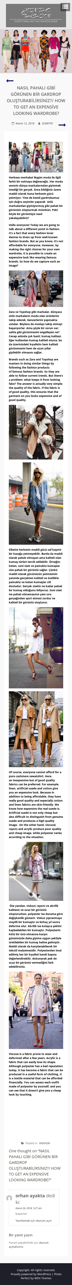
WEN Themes (42, 1278)
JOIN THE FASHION (36, 13)
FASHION (44, 1143)
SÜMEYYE (47, 123)
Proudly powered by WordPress (31, 1274)
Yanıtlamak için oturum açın (34, 1220)
